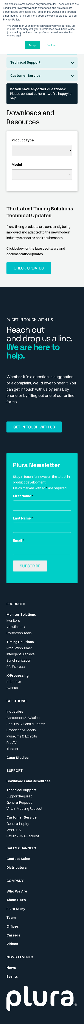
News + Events (19, 957)
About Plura (16, 900)
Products (15, 604)
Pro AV (11, 742)
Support (14, 770)
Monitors (13, 620)
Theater (12, 749)
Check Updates (29, 268)
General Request (19, 802)
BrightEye (13, 682)
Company (14, 880)
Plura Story (15, 909)
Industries (14, 711)
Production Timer (19, 648)
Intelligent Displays (20, 654)
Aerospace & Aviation (23, 718)
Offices (12, 926)
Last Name (23, 518)
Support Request (19, 796)
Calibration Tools (19, 633)
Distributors (16, 867)
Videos (12, 944)
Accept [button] (33, 45)
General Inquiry (17, 823)
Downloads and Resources (28, 781)
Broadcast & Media (21, 730)
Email (18, 541)
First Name (23, 496)
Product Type (23, 140)
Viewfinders (15, 627)
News (11, 967)
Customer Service (25, 75)
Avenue (12, 688)
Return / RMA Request (22, 836)
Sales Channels (21, 848)
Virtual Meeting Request (24, 808)
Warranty (13, 830)
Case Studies (17, 757)
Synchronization (18, 660)
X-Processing (17, 675)
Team (11, 917)
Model (17, 164)
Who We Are (16, 891)
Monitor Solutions (21, 614)
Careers (13, 935)
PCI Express (15, 666)
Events (12, 976)
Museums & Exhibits (21, 736)
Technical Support (25, 62)
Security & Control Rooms (25, 724)
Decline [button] (51, 45)
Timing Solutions (20, 642)
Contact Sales (18, 858)
